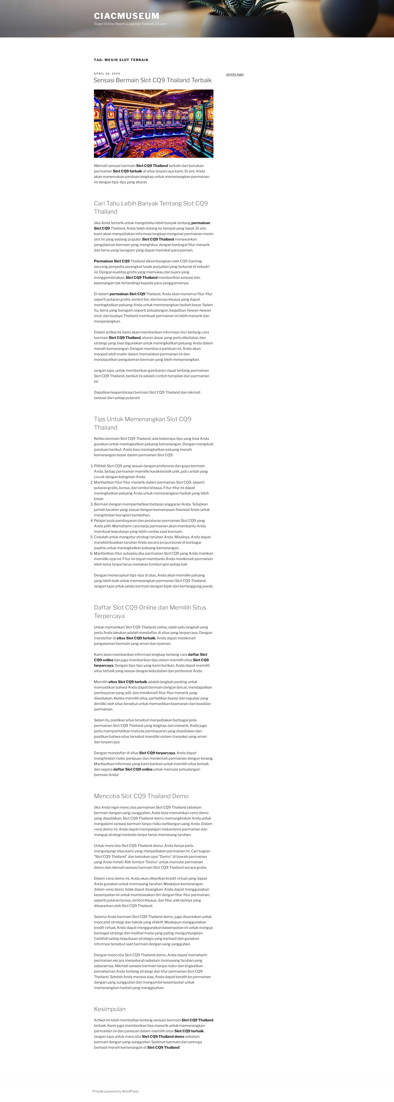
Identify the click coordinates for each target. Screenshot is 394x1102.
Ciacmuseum (127, 16)
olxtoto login (235, 74)
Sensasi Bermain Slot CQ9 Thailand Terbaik (152, 80)
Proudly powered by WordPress (115, 1091)
